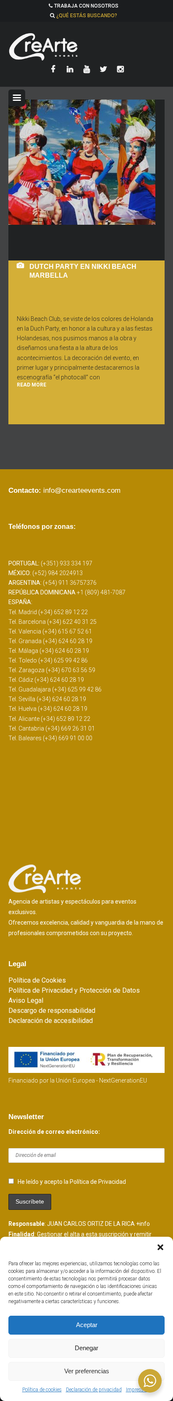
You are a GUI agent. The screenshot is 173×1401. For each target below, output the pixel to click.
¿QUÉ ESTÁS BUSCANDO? (86, 15)
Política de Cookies (37, 980)
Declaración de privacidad (94, 1390)
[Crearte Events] (86, 46)
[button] (160, 1247)
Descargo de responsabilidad (51, 1011)
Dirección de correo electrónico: (54, 1131)
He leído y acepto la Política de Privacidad (72, 1181)
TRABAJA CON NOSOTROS (86, 6)
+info (143, 1223)
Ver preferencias (86, 1371)
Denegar (86, 1347)
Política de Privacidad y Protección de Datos (74, 990)
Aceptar (86, 1324)
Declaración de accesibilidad (50, 1021)
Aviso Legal (25, 1000)
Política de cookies (42, 1390)
